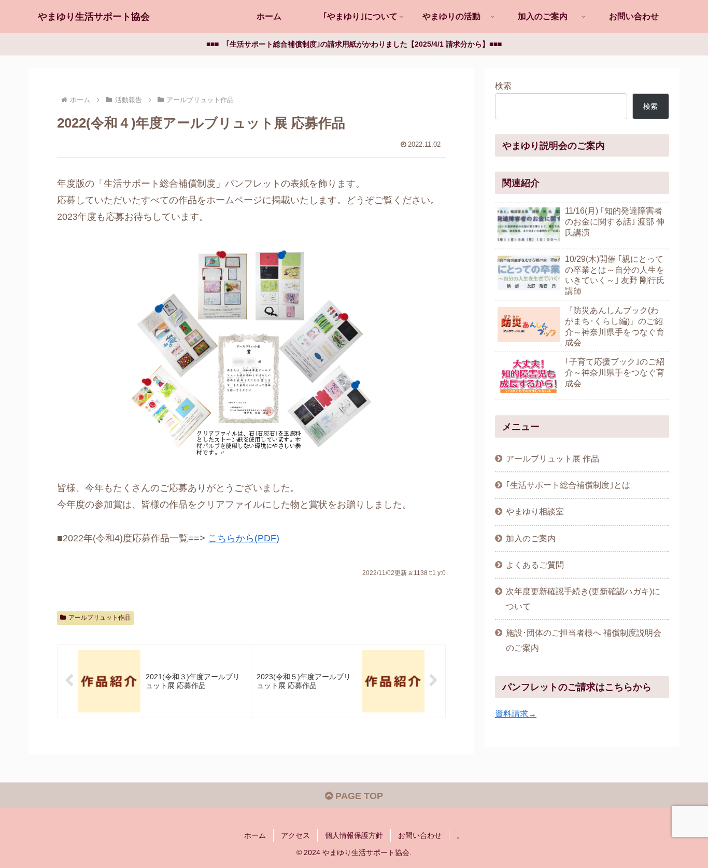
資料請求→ (515, 713)
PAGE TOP (358, 796)
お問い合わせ (420, 835)
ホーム (255, 835)
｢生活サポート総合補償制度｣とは (568, 484)
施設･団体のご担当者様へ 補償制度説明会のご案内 (583, 640)
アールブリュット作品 (99, 617)
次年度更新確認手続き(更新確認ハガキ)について (583, 598)
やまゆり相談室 (535, 511)
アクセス (295, 835)
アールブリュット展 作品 (552, 458)
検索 (503, 85)
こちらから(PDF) (243, 538)
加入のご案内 (531, 538)
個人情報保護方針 (354, 835)
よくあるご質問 (535, 564)
